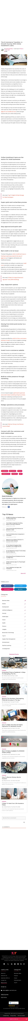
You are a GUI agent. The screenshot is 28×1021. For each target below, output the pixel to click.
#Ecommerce (12, 470)
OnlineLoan (14, 473)
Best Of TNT (4, 982)
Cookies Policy (6, 1015)
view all (23, 573)
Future (15, 978)
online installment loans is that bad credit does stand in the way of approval (13, 256)
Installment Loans (5, 473)
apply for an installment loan (8, 111)
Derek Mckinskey (9, 48)
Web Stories (4, 997)
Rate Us (17, 1005)
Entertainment (17, 980)
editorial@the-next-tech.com (9, 990)
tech (21, 473)
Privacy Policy (13, 1015)
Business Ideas (17, 973)
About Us (3, 973)
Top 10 (15, 982)
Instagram (7, 589)
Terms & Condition (21, 1015)
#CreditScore (4, 470)
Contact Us (3, 980)
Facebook (7, 585)
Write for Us (4, 975)
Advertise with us (5, 978)
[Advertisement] (14, 24)
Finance (21, 48)
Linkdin (21, 589)
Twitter (21, 585)
